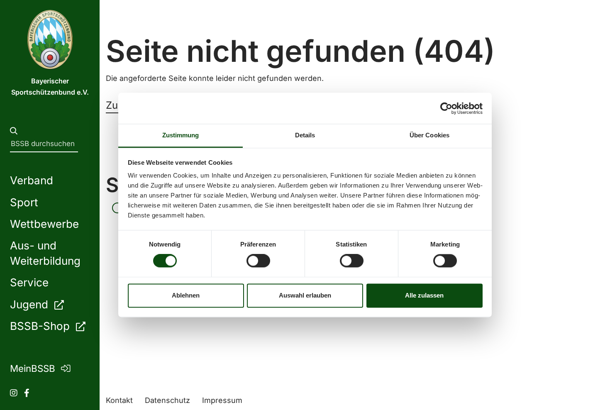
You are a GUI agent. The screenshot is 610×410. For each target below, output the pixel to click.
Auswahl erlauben (305, 295)
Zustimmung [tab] (180, 135)
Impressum (222, 400)
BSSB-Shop (41, 326)
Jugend (30, 304)
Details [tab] (305, 135)
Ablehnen (186, 295)
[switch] (258, 261)
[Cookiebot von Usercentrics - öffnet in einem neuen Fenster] (446, 108)
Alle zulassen (424, 295)
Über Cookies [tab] (429, 135)
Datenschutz (167, 400)
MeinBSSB (34, 368)
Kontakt (119, 400)
